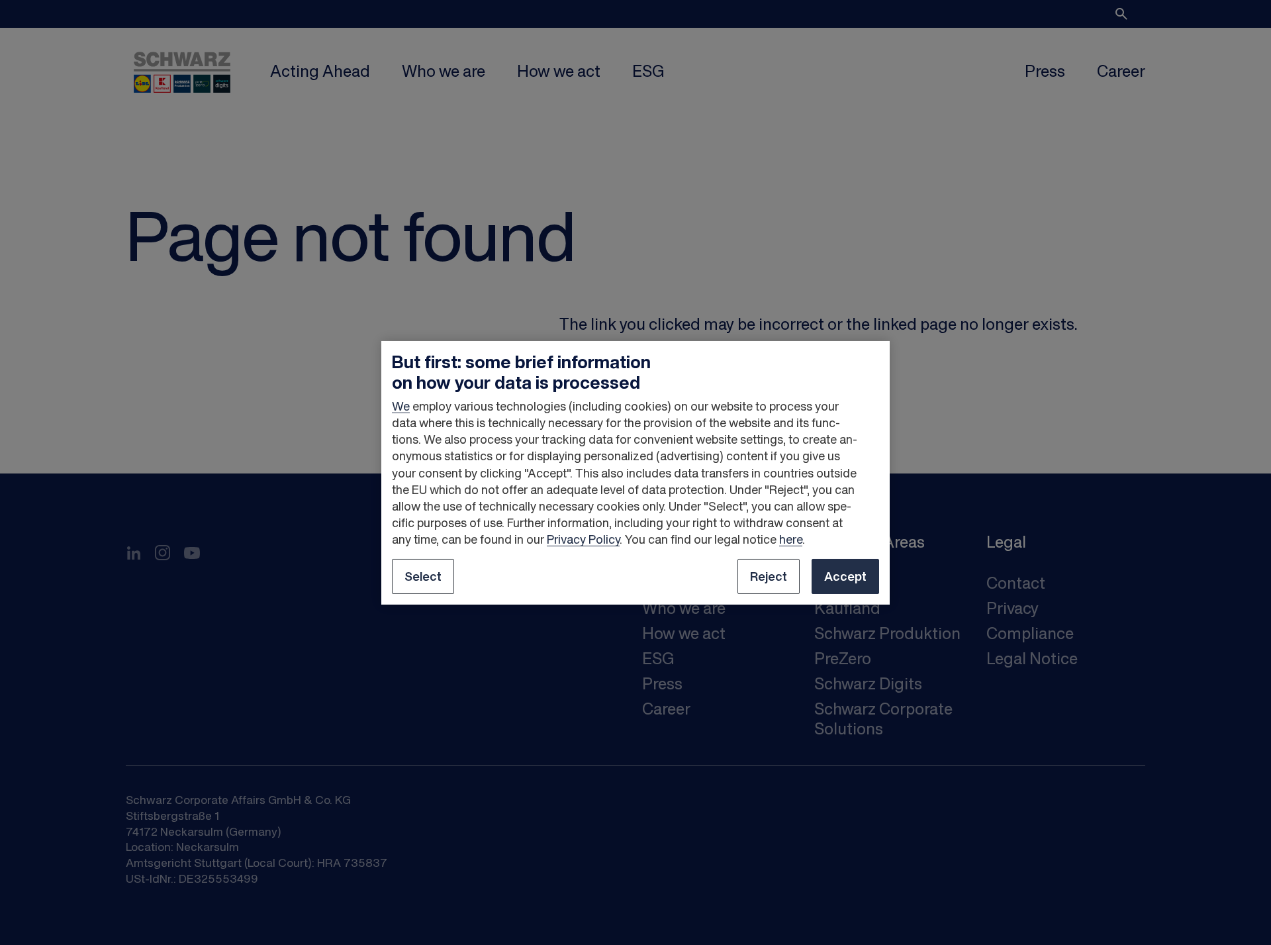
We (401, 406)
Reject (768, 576)
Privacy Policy (583, 539)
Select (423, 576)
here (790, 539)
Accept (845, 576)
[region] (635, 472)
